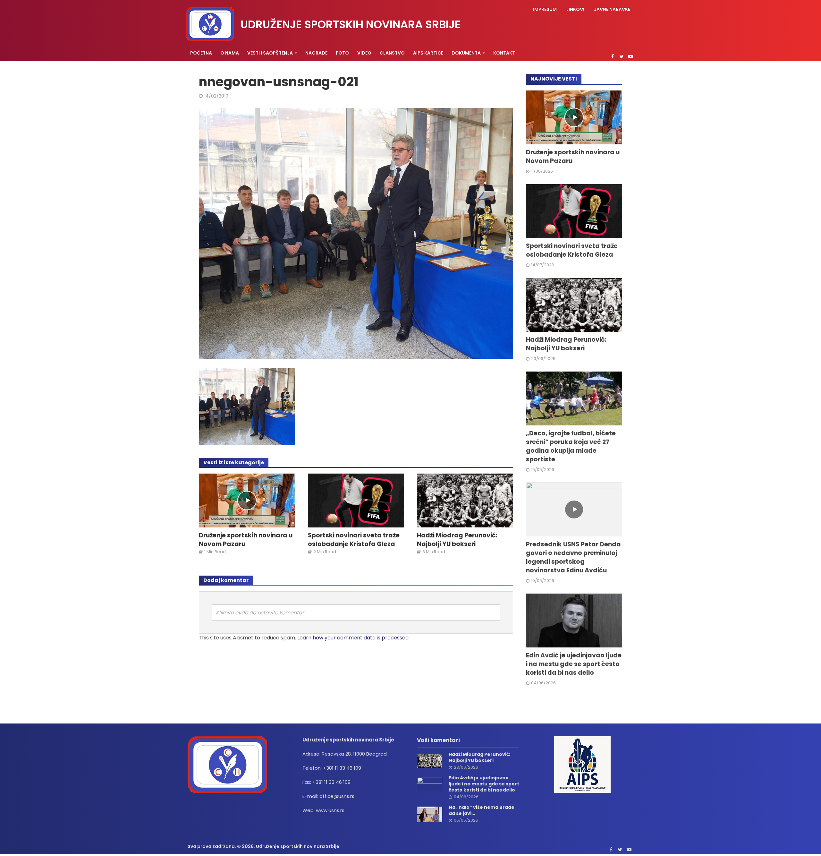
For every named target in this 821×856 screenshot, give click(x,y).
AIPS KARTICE (428, 53)
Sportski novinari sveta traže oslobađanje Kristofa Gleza (354, 539)
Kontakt (504, 53)
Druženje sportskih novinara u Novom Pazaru (245, 539)
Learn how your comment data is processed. (353, 637)
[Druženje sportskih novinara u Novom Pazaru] (247, 500)
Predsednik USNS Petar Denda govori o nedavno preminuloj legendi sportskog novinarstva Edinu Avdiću (573, 557)
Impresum (545, 9)
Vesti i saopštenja (270, 53)
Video (364, 53)
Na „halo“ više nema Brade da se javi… (481, 810)
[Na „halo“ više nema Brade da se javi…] (429, 814)
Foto (342, 53)
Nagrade (316, 53)
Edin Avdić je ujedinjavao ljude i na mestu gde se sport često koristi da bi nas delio (574, 664)
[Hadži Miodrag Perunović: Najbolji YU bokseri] (465, 500)
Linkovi (575, 9)
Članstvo (392, 53)
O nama (229, 53)
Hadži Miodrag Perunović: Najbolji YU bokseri (457, 539)
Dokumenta (466, 53)
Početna (201, 53)
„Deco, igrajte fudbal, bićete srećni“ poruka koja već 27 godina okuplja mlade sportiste (571, 446)
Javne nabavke (612, 9)
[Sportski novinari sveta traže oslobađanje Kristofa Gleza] (356, 500)
